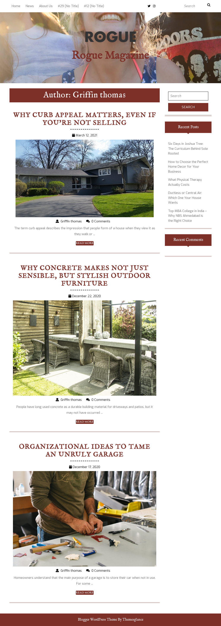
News (29, 6)
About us (46, 6)
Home (16, 6)
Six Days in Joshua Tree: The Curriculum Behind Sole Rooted (188, 149)
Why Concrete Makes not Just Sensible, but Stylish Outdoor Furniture (85, 276)
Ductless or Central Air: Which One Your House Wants (185, 198)
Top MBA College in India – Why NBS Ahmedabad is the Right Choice (187, 216)
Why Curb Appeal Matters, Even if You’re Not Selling (84, 119)
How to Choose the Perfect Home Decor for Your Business (188, 167)
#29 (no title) (68, 6)
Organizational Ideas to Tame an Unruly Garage (84, 451)
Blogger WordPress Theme (97, 620)
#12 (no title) (94, 6)
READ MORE (85, 243)
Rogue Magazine (110, 55)
